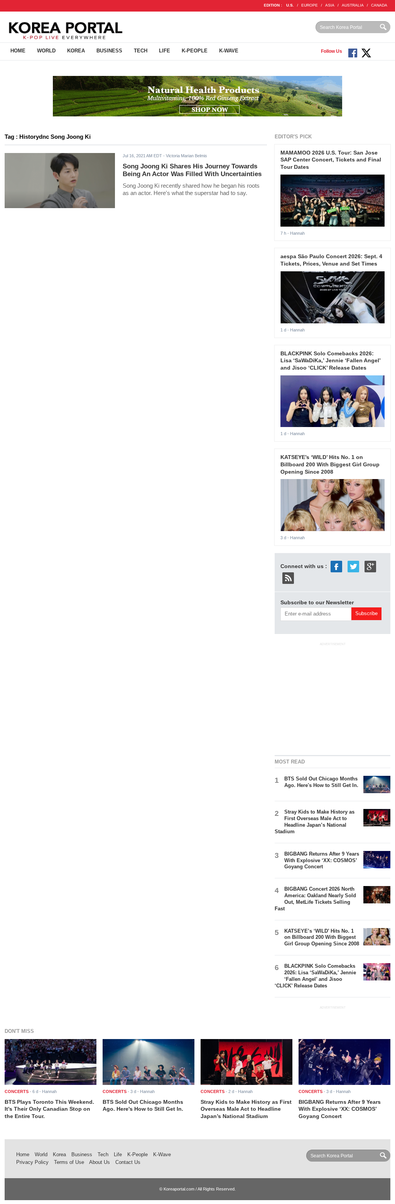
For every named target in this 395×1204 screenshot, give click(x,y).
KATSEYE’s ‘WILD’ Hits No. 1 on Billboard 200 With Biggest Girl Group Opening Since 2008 (330, 464)
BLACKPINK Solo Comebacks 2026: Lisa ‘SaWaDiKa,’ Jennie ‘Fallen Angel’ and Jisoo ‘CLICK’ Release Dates (330, 360)
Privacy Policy (32, 1162)
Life (164, 51)
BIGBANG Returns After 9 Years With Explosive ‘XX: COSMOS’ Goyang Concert (321, 860)
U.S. (290, 5)
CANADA (379, 5)
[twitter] (353, 566)
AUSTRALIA (353, 5)
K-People (195, 51)
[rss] (288, 578)
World (46, 51)
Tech (140, 51)
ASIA (329, 5)
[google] (370, 566)
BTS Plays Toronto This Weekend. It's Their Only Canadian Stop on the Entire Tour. (49, 1109)
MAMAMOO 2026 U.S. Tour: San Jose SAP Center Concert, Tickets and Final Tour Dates (330, 160)
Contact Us (127, 1162)
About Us (99, 1162)
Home (17, 51)
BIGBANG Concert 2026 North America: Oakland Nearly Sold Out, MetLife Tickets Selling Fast (315, 898)
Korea (76, 51)
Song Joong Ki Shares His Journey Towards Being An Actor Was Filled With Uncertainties (192, 170)
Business (109, 51)
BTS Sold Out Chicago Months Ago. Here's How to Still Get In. (321, 782)
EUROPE (309, 5)
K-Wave (228, 51)
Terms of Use (69, 1162)
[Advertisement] (332, 697)
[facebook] (336, 566)
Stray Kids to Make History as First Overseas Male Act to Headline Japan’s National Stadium (314, 821)
